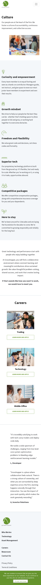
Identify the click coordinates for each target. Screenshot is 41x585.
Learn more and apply (20, 337)
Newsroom (6, 552)
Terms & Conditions (9, 567)
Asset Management (10, 540)
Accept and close (20, 581)
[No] (38, 578)
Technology (7, 536)
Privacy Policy (7, 563)
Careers (5, 548)
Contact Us (6, 556)
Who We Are (6, 532)
